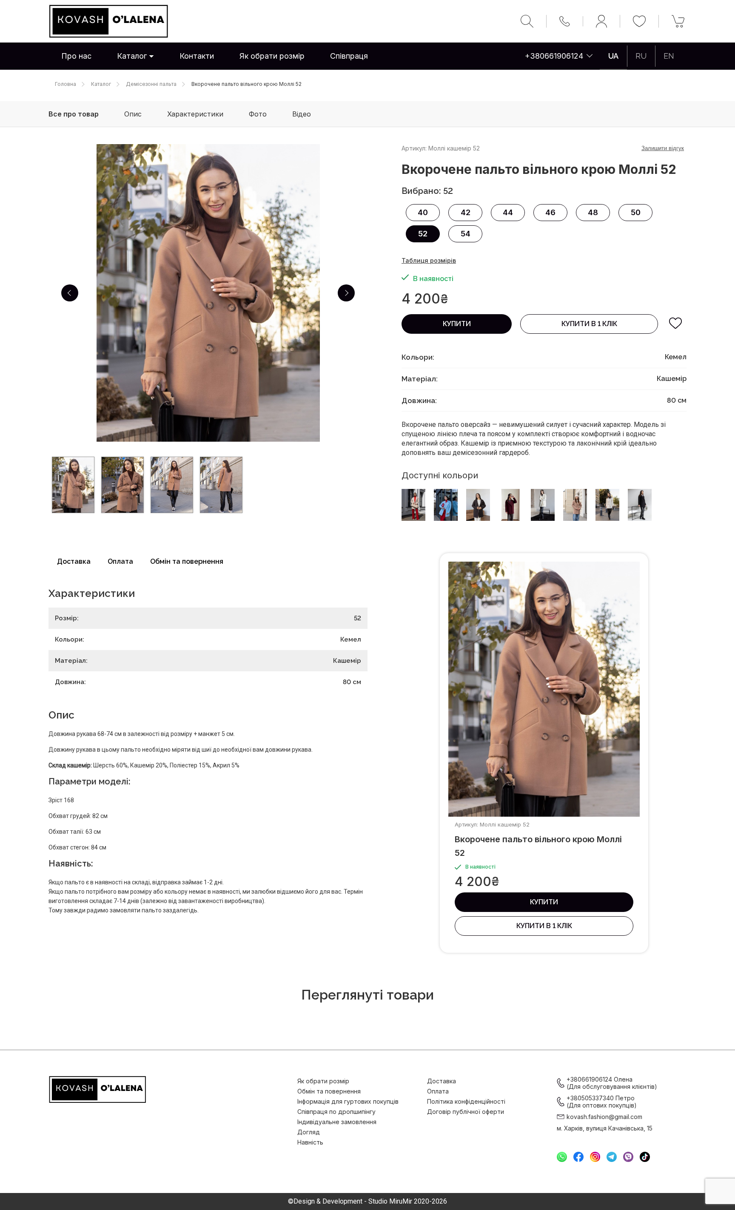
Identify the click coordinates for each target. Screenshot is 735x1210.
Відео (301, 114)
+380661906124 (554, 55)
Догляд (308, 1132)
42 (465, 212)
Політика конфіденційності (466, 1101)
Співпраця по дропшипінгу (336, 1111)
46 (550, 212)
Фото (258, 114)
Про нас (76, 55)
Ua (613, 55)
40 (423, 212)
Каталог (132, 55)
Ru (641, 55)
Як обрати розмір (272, 55)
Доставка (74, 561)
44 (508, 212)
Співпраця (349, 55)
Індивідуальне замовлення (336, 1121)
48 (593, 212)
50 (636, 212)
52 (422, 233)
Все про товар (73, 114)
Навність (310, 1142)
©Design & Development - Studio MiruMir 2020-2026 (367, 1201)
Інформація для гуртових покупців (348, 1101)
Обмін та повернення (186, 561)
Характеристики (195, 114)
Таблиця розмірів (429, 260)
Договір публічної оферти (465, 1111)
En (669, 55)
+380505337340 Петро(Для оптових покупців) (602, 1101)
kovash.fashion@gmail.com (604, 1116)
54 (465, 233)
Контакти (196, 55)
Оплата (120, 561)
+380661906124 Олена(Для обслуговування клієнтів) (612, 1083)
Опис (133, 114)
